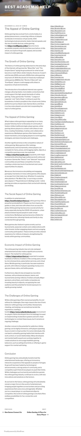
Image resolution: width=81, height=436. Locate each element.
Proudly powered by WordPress (14, 431)
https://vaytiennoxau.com (58, 210)
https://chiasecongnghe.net (59, 146)
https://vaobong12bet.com (58, 66)
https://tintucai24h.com (57, 197)
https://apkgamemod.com (58, 128)
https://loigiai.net (55, 175)
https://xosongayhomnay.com (59, 64)
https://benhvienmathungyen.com (61, 141)
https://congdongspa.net (58, 153)
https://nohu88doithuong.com (59, 53)
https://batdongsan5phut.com (59, 139)
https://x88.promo (56, 75)
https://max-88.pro (56, 117)
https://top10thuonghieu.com (59, 201)
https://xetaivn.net (56, 219)
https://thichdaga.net (57, 42)
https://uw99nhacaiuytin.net (59, 70)
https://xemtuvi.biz (56, 217)
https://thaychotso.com (57, 126)
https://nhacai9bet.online (58, 119)
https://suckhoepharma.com (59, 184)
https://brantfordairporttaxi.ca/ (17, 201)
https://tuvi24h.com (56, 208)
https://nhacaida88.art (57, 88)
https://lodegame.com (57, 115)
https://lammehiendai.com (58, 173)
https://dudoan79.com (57, 86)
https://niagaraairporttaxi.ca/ (17, 256)
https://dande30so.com (57, 82)
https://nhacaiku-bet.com (58, 95)
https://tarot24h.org (56, 188)
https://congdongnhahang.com (60, 150)
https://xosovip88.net (57, 37)
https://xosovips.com (57, 77)
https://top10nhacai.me (57, 33)
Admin (24, 26)
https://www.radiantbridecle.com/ (23, 312)
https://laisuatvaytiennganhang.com (61, 170)
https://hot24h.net (56, 166)
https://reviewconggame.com (59, 44)
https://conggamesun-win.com (60, 79)
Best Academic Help (28, 7)
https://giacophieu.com (57, 161)
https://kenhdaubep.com (58, 168)
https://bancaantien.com (58, 48)
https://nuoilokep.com (57, 124)
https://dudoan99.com (57, 90)
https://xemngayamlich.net (58, 215)
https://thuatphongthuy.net (58, 193)
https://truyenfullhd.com (58, 204)
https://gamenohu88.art (58, 99)
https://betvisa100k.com (58, 144)
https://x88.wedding (56, 57)
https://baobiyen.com (57, 133)
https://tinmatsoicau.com (58, 46)
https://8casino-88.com (57, 28)
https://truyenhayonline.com (59, 206)
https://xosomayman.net (58, 55)
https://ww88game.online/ (18, 46)
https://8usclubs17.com (57, 30)
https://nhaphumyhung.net (58, 177)
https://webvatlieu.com (57, 213)
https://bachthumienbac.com (59, 61)
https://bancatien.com (57, 59)
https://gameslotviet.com (58, 101)
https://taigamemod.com (58, 186)
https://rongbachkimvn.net (58, 39)
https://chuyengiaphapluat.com (60, 148)
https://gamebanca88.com (59, 97)
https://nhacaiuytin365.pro (58, 73)
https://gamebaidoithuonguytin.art (61, 93)
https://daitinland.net (57, 157)
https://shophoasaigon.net (58, 181)
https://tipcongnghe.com (58, 199)
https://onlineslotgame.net (58, 35)
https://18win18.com (57, 26)
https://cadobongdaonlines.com (60, 68)
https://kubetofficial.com (58, 110)
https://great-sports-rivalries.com (60, 164)
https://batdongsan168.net (58, 137)
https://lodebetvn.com (57, 113)
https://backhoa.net (56, 130)
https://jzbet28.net (56, 106)
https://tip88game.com (57, 84)
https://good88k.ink (56, 104)
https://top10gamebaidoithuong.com (62, 122)
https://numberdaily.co (57, 179)
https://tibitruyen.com (57, 195)
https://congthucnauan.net (58, 155)
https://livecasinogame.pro (58, 108)
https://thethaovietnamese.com (60, 190)
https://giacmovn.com (57, 159)
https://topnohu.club (56, 50)
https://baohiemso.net (57, 135)
